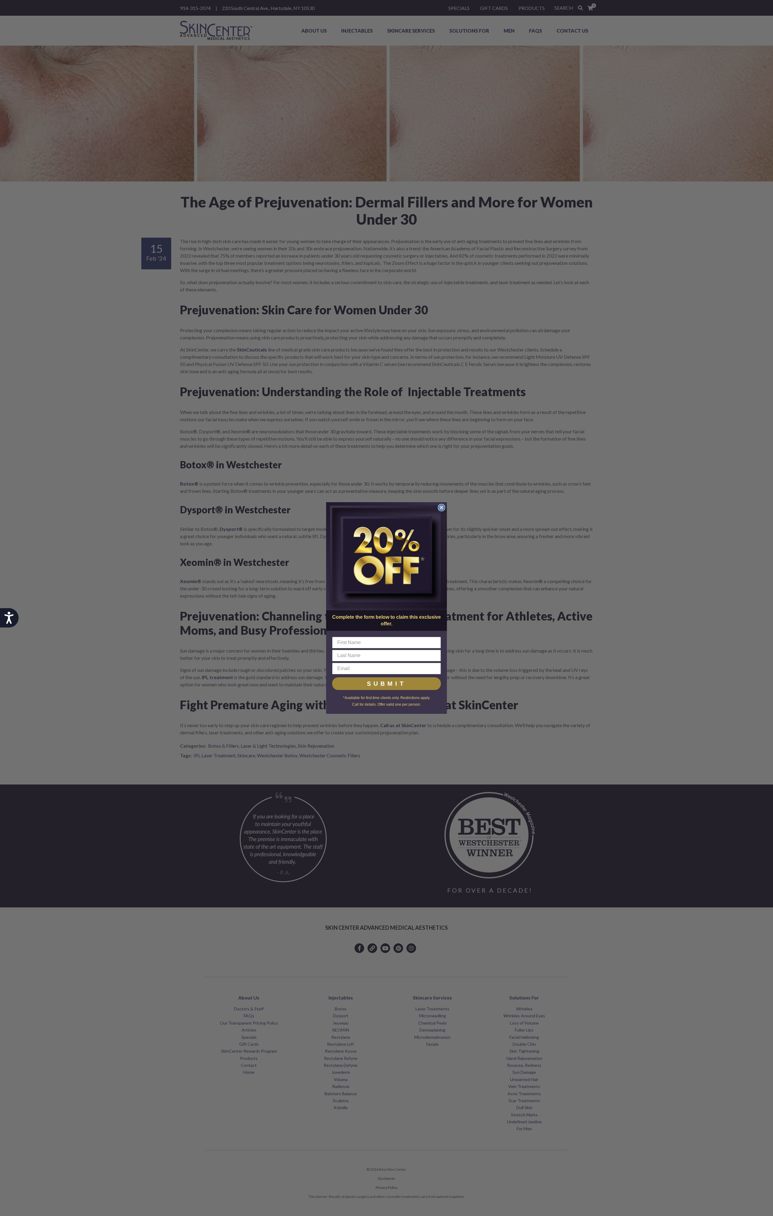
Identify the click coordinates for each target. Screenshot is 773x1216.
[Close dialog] (441, 508)
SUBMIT (386, 683)
